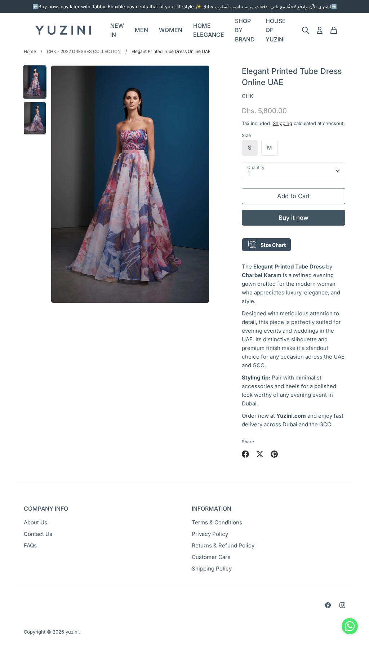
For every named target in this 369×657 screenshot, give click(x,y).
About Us (35, 522)
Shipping (282, 123)
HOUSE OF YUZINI (276, 30)
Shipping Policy (212, 568)
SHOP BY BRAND (245, 30)
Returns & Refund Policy (223, 545)
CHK (247, 96)
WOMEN (170, 30)
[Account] (319, 30)
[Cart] (333, 30)
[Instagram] (342, 605)
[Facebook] (328, 605)
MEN (141, 30)
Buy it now (293, 217)
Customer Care (211, 557)
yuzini (72, 632)
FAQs (30, 545)
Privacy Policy (210, 534)
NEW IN (117, 30)
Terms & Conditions (217, 522)
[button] (350, 628)
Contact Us (38, 534)
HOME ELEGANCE (208, 30)
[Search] (305, 30)
